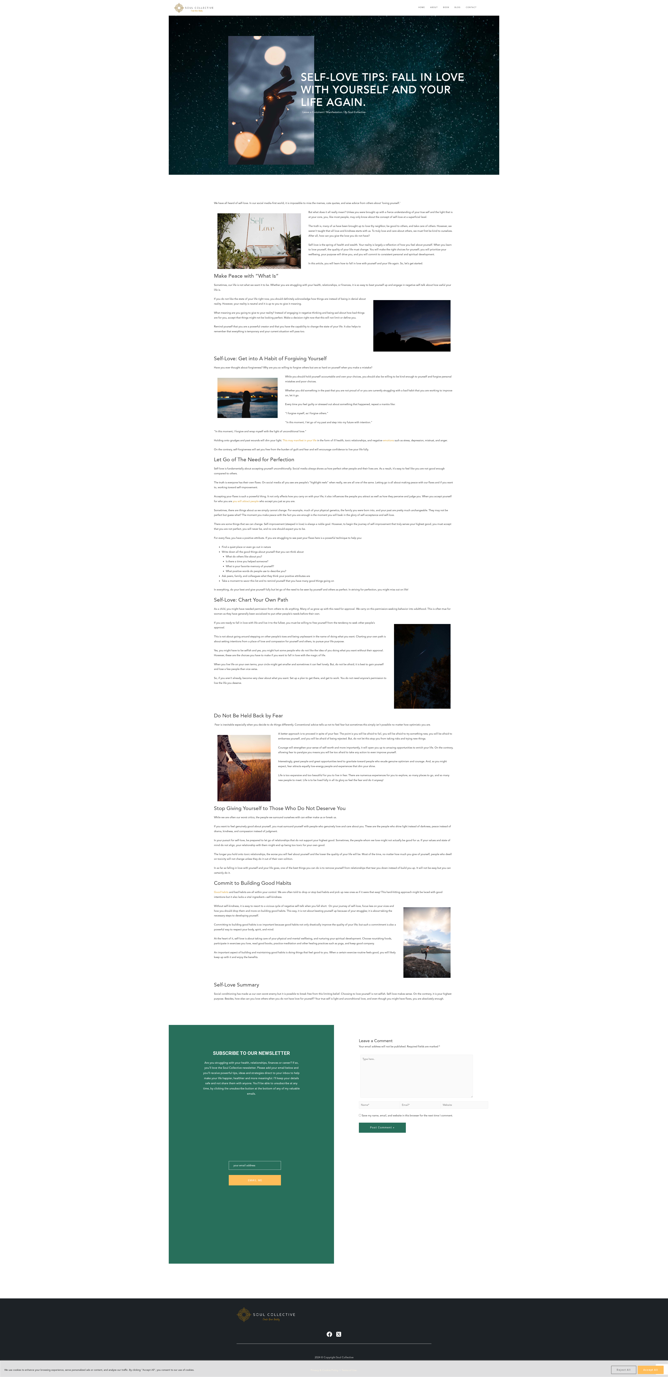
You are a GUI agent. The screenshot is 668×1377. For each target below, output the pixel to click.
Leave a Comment (313, 112)
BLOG (458, 7)
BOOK (446, 7)
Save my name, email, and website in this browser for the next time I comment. (407, 1115)
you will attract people (246, 501)
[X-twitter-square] (338, 1334)
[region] (334, 1368)
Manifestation (334, 112)
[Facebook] (329, 1334)
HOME (421, 7)
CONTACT (471, 7)
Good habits (221, 892)
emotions (388, 440)
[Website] (464, 1104)
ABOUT (434, 7)
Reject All (624, 1369)
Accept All (650, 1369)
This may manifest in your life (299, 440)
